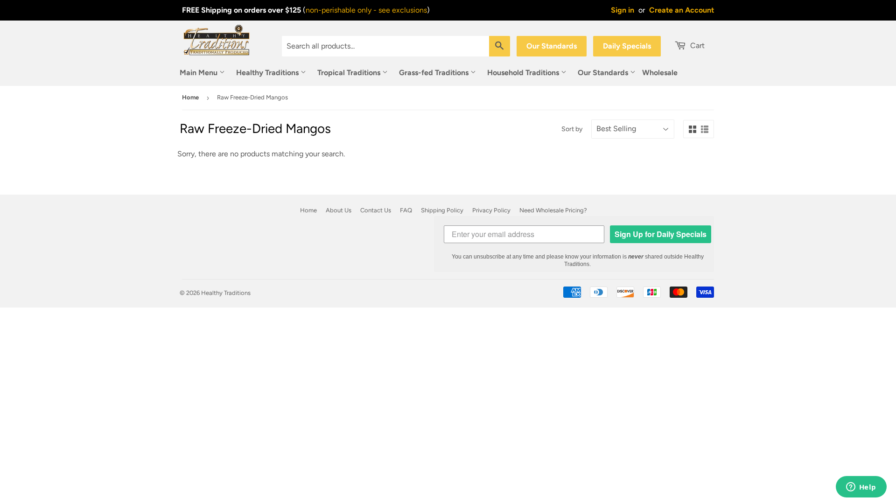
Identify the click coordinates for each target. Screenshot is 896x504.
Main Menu (199, 72)
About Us (338, 210)
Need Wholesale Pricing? (553, 210)
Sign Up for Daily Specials (661, 234)
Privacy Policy (491, 210)
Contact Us (375, 210)
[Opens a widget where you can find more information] (861, 487)
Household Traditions (524, 72)
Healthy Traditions (268, 72)
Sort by (571, 129)
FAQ (406, 210)
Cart (696, 45)
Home (190, 97)
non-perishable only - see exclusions (366, 10)
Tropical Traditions (349, 72)
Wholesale (660, 72)
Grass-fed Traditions (434, 72)
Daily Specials (627, 46)
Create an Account (681, 10)
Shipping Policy (442, 210)
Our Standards (551, 46)
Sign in (622, 10)
